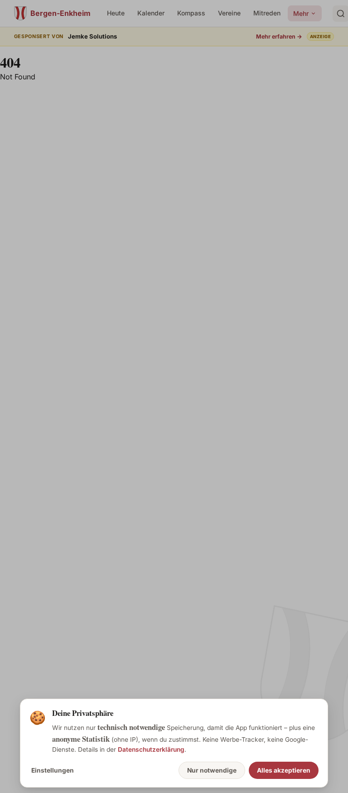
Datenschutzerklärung (151, 749)
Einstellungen (52, 770)
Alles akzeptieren (283, 770)
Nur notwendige (212, 770)
